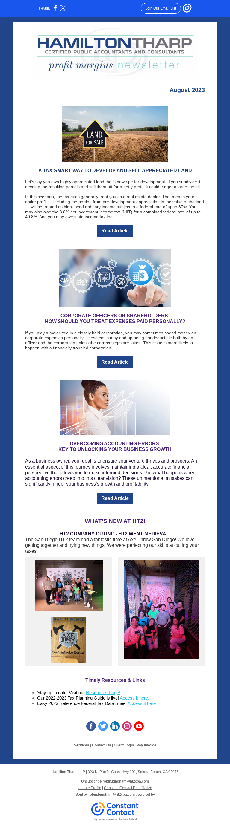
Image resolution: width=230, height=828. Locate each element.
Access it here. (134, 697)
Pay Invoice (146, 745)
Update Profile (89, 788)
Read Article (115, 230)
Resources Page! (103, 692)
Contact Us (101, 745)
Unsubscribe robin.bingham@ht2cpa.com (115, 781)
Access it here (142, 703)
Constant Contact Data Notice (128, 788)
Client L (120, 745)
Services (81, 745)
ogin (130, 745)
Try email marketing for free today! (115, 819)
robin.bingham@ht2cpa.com (112, 794)
